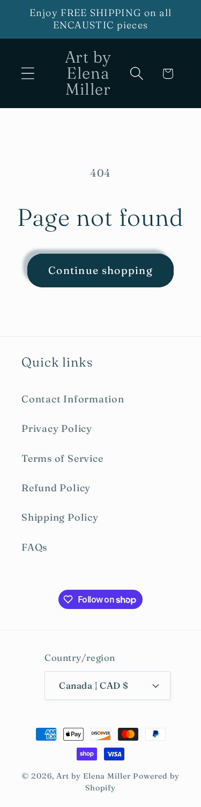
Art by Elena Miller (93, 776)
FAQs (34, 547)
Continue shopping (100, 270)
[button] (27, 73)
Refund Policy (56, 488)
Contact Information (72, 399)
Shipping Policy (60, 517)
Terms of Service (62, 458)
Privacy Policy (56, 428)
